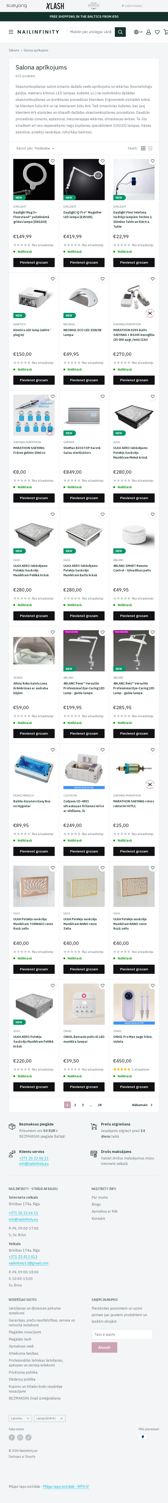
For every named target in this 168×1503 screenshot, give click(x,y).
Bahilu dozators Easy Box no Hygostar (32, 803)
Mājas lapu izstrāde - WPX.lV (66, 1486)
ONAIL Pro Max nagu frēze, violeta (132, 1039)
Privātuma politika (23, 1372)
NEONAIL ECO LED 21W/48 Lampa (82, 332)
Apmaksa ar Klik (105, 1211)
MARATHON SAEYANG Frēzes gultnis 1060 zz (29, 450)
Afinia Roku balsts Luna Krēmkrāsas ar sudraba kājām (30, 688)
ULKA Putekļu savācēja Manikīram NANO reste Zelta (80, 923)
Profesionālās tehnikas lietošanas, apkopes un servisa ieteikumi (36, 1362)
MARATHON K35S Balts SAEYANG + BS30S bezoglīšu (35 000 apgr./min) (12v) (133, 334)
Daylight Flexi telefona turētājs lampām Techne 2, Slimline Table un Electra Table (132, 219)
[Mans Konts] (148, 32)
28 (100, 1105)
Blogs (96, 1204)
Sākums (14, 50)
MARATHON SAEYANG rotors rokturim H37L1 (133, 803)
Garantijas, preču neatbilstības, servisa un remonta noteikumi (42, 1322)
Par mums (100, 1197)
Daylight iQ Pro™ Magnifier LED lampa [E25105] (82, 214)
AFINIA (18, 677)
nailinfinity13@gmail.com (28, 1263)
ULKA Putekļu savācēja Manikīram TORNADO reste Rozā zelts (33, 923)
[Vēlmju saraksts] (157, 32)
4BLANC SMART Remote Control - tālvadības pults (132, 568)
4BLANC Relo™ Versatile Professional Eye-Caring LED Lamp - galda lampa (133, 688)
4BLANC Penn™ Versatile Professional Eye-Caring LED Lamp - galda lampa (84, 688)
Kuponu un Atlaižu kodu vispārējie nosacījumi (35, 1388)
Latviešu (16, 1418)
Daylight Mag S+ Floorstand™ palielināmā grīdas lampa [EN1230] (31, 217)
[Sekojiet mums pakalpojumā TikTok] (28, 1437)
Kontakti (98, 1218)
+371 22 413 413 (23, 1256)
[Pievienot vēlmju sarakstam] (53, 161)
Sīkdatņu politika (22, 1379)
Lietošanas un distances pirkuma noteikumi (35, 1310)
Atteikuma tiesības (23, 1353)
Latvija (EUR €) (46, 1418)
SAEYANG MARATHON (127, 324)
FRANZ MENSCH (23, 795)
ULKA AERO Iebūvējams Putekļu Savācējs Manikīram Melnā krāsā (130, 452)
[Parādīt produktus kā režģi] (143, 148)
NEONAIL (69, 324)
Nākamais (140, 1105)
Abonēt (104, 1347)
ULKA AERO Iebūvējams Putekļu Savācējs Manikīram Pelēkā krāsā (31, 570)
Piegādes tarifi (20, 1339)
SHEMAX (68, 442)
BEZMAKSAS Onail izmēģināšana (35, 1398)
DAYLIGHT (19, 206)
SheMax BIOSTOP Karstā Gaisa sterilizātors (82, 450)
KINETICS (19, 324)
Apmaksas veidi (21, 1346)
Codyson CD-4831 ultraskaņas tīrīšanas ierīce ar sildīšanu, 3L (83, 806)
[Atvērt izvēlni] (11, 32)
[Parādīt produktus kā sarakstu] (150, 148)
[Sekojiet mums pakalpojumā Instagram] (20, 1437)
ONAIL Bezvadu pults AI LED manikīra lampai (84, 1039)
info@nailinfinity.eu (34, 1163)
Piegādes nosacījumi (25, 1332)
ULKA (116, 442)
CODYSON (70, 795)
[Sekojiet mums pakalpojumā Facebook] (12, 1437)
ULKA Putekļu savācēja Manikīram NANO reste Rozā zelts (130, 923)
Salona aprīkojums (36, 50)
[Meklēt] (120, 32)
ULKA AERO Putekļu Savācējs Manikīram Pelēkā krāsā (33, 1041)
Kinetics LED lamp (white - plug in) (32, 332)
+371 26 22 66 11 (34, 1158)
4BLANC (118, 560)
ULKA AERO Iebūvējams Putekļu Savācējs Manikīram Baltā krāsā (80, 570)
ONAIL (67, 1031)
